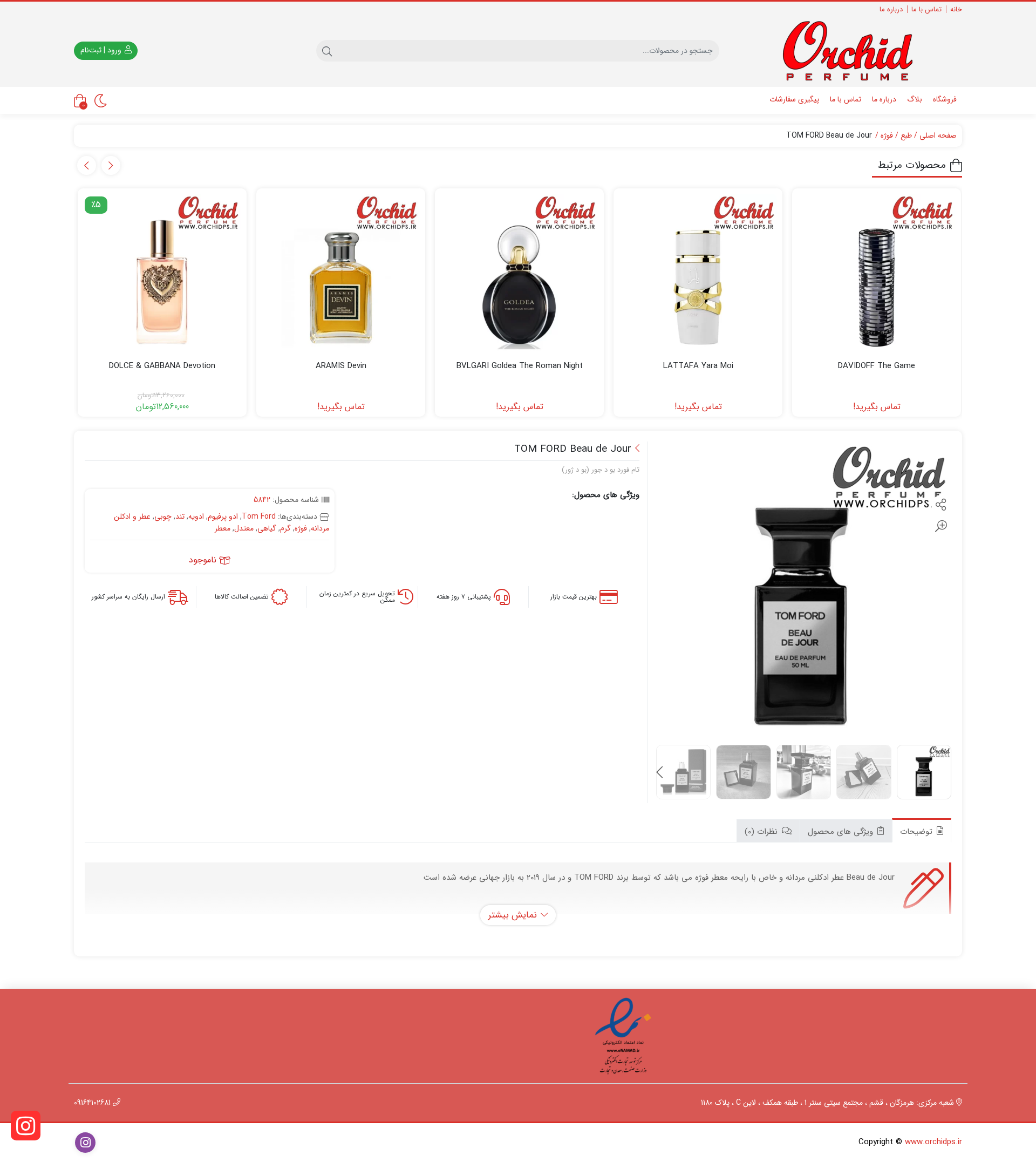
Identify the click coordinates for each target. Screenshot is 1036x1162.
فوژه (887, 135)
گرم (285, 528)
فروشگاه (945, 99)
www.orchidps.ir (933, 1142)
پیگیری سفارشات (794, 99)
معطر (222, 528)
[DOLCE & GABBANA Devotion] (162, 273)
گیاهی (266, 528)
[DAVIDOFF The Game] (877, 273)
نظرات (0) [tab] (762, 831)
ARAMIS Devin (341, 366)
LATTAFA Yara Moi (698, 366)
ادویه (196, 516)
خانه (956, 9)
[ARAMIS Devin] (341, 273)
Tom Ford (259, 516)
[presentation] (110, 165)
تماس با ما (926, 9)
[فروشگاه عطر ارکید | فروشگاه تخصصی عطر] (855, 51)
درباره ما (891, 9)
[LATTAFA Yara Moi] (698, 273)
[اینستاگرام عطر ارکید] (25, 1125)
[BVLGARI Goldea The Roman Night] (519, 273)
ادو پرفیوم (223, 516)
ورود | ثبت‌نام (102, 50)
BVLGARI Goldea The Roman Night (519, 366)
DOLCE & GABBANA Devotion (162, 366)
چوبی (163, 516)
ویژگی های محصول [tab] (842, 831)
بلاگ (914, 99)
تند (180, 516)
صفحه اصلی (938, 135)
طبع (906, 135)
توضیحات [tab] (917, 831)
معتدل (244, 528)
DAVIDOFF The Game (876, 366)
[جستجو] (327, 51)
